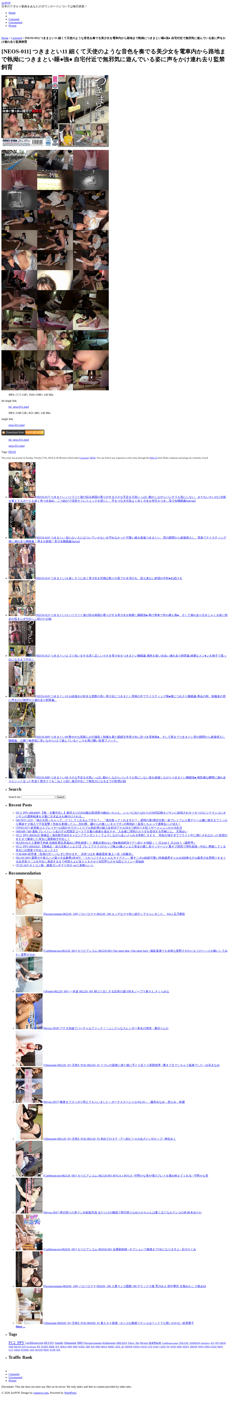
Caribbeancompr (170, 1343)
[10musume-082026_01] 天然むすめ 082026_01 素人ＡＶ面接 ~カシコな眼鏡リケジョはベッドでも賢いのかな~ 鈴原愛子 (118, 1323)
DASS (156, 1346)
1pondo (59, 1342)
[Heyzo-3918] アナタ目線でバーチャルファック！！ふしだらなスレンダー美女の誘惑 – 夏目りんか (106, 1028)
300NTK (194, 1346)
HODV (186, 1346)
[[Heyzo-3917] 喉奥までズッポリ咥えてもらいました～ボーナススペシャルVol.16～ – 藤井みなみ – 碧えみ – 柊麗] (29, 1101)
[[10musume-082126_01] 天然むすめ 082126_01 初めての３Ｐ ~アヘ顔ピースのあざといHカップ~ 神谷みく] (29, 1138)
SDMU (111, 1346)
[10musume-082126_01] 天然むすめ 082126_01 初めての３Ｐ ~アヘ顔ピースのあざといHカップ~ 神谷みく (109, 1138)
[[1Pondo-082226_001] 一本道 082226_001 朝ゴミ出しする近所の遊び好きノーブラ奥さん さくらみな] (29, 991)
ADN (32, 1350)
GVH (149, 1346)
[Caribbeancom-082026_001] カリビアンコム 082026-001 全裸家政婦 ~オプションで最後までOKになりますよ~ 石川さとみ (119, 1249)
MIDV (220, 1346)
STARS (44, 1346)
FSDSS (136, 1346)
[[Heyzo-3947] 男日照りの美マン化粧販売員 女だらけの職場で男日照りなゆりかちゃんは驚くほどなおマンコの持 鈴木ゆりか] (29, 1212)
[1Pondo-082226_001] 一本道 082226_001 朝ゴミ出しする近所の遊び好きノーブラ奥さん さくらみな (106, 991)
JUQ (93, 1346)
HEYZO (49, 1342)
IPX (217, 1343)
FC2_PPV (17, 1342)
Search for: (15, 796)
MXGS (63, 1346)
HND (98, 1346)
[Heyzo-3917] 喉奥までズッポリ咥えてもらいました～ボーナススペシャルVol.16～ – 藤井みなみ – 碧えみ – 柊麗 (114, 1101)
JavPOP (6, 2)
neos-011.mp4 (17, 425)
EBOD (223, 1343)
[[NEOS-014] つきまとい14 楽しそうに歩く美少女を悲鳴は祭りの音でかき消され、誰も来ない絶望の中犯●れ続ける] (22, 578)
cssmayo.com (40, 1392)
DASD (214, 1346)
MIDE (52, 1346)
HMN (179, 1346)
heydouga (31, 1346)
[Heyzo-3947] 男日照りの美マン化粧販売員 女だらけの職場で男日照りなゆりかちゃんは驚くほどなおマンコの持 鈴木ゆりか (122, 1212)
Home (12, 12)
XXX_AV (119, 1346)
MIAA (104, 1346)
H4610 (17, 1350)
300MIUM (194, 1343)
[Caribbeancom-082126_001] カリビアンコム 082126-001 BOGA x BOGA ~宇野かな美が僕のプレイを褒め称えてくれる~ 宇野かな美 (125, 1175)
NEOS (12, 451)
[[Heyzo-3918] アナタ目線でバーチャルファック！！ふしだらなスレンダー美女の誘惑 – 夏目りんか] (29, 1028)
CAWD (162, 1346)
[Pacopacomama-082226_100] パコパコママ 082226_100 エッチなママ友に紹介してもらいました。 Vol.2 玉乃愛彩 (114, 913)
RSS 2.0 (153, 457)
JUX (24, 1346)
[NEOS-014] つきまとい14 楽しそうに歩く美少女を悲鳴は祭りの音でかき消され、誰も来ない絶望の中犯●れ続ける (108, 578)
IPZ (38, 1346)
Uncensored (15, 22)
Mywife (144, 1343)
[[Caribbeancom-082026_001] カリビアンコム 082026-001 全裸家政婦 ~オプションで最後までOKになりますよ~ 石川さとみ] (29, 1249)
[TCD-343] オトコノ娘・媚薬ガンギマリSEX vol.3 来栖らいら (55, 865)
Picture (12, 25)
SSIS (69, 1346)
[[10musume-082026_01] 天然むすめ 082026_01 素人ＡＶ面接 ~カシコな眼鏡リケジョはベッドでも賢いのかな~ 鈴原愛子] (29, 1323)
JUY (57, 1346)
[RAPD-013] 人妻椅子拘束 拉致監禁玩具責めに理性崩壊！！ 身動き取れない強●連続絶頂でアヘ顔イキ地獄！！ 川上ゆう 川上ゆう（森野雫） (106, 842)
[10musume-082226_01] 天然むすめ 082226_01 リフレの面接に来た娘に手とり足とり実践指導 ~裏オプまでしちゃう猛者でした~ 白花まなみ (131, 1065)
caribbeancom (34, 1343)
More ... (20, 1326)
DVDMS (25, 1350)
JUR (58, 1350)
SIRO (80, 1342)
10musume (70, 1342)
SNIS (75, 1346)
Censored (14, 19)
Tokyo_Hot (133, 1343)
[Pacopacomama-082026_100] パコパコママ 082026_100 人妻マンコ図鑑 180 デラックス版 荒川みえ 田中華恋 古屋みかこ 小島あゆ (124, 1286)
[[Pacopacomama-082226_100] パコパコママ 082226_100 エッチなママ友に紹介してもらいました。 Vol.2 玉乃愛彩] (29, 913)
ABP (88, 1346)
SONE (173, 1346)
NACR (143, 1346)
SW (168, 1346)
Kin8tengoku (109, 1343)
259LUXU (184, 1343)
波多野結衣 (155, 1343)
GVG (11, 1350)
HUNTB (39, 1350)
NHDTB (128, 1346)
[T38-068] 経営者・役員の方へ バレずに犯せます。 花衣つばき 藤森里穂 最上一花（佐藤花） (75, 854)
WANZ (81, 1346)
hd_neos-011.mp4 (19, 406)
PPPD (201, 1346)
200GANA (121, 1343)
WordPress (70, 1392)
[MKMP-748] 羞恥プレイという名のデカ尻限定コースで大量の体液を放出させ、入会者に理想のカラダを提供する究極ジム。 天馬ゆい (101, 831)
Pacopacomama (93, 1342)
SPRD (207, 1346)
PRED (46, 1350)
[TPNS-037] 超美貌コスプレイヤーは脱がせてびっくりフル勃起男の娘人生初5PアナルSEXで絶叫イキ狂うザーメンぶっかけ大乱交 (99, 827)
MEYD (17, 1346)
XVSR (52, 1350)
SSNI (11, 1346)
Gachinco (205, 1343)
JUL (213, 1343)
